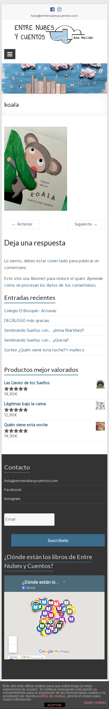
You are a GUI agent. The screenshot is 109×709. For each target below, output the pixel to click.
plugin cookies (95, 703)
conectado (57, 261)
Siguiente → (86, 224)
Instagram (12, 499)
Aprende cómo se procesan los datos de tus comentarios (53, 282)
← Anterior (21, 224)
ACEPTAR (54, 705)
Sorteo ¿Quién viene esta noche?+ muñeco (44, 350)
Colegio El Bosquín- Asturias (30, 311)
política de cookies (51, 696)
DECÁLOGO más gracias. (27, 321)
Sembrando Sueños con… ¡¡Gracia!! (36, 340)
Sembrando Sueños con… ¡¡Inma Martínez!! (44, 330)
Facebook (13, 490)
